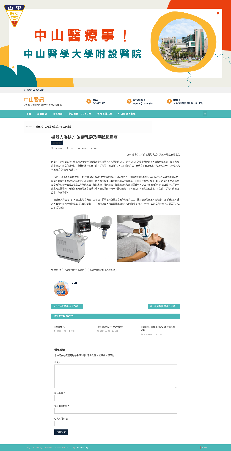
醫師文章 (57, 143)
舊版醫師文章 (105, 113)
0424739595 (99, 103)
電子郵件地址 (61, 406)
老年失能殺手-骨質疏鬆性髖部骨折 (69, 306)
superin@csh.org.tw (143, 103)
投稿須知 (58, 113)
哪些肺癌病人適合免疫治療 (110, 327)
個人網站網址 (61, 418)
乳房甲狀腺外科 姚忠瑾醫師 (102, 270)
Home (204, 447)
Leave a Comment (89, 148)
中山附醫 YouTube (80, 113)
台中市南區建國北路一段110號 (188, 103)
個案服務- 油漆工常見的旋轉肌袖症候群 (158, 328)
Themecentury (82, 447)
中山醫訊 (34, 100)
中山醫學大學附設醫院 (74, 270)
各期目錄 (42, 113)
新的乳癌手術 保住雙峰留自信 (164, 306)
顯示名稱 (59, 393)
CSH (72, 148)
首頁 (28, 113)
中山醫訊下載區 (127, 113)
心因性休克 (59, 327)
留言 (57, 362)
